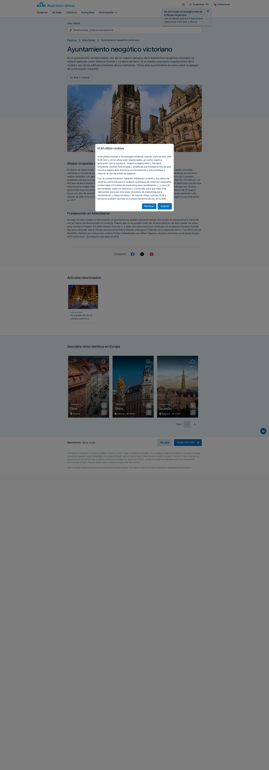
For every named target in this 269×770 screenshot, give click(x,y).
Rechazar (149, 206)
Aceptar (165, 206)
